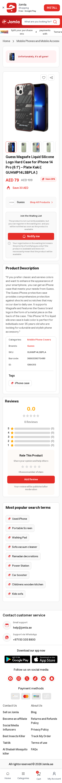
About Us (36, 706)
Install (52, 7)
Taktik (7, 743)
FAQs (34, 749)
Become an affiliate (15, 719)
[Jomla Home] (11, 21)
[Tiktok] (35, 678)
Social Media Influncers (11, 727)
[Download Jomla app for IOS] (45, 659)
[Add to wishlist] (43, 77)
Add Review (31, 479)
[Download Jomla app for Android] (17, 659)
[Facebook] (10, 678)
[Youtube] (43, 678)
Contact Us (10, 706)
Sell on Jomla (11, 712)
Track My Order (41, 736)
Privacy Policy (40, 730)
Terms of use (39, 743)
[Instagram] (18, 678)
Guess (30, 346)
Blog (34, 712)
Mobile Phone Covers (39, 340)
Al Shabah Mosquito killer (15, 751)
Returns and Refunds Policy (44, 721)
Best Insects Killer (14, 736)
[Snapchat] (52, 678)
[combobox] (37, 21)
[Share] (51, 78)
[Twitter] (27, 678)
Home (6, 41)
